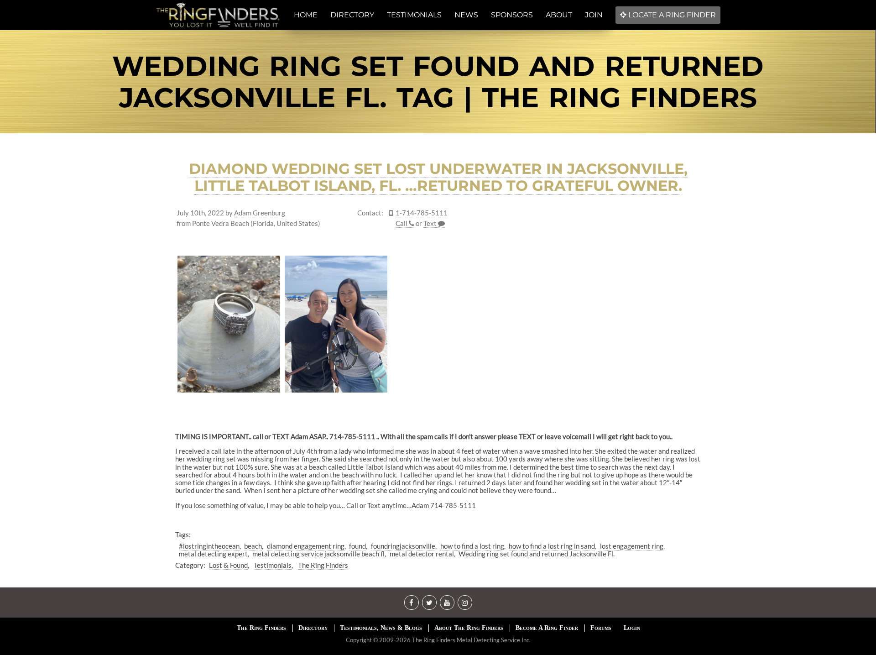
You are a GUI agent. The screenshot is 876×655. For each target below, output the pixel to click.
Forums (600, 627)
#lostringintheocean (209, 546)
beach (253, 546)
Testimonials (273, 565)
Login (632, 627)
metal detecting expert (213, 554)
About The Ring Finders (468, 627)
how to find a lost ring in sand (552, 546)
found (357, 546)
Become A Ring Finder (547, 627)
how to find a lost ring (472, 546)
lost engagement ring (631, 546)
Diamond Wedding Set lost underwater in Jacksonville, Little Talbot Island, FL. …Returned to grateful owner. (438, 177)
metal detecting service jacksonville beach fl (318, 554)
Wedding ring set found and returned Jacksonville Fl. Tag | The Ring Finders (438, 81)
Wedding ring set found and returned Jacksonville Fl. (537, 554)
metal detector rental (422, 554)
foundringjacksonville (403, 546)
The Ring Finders (323, 565)
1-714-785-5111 (422, 213)
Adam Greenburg (259, 213)
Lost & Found (228, 565)
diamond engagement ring (305, 546)
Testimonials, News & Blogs (381, 627)
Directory (313, 627)
